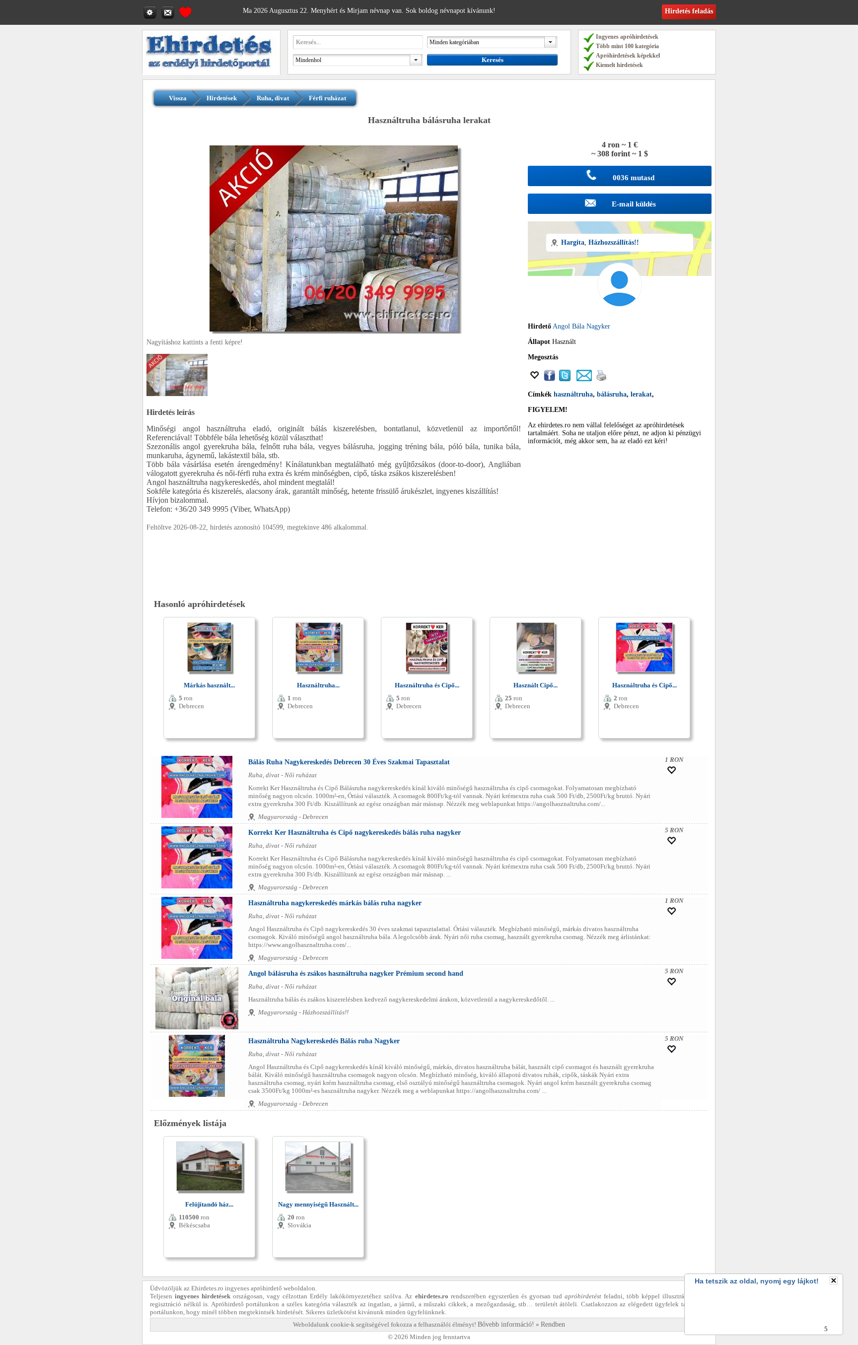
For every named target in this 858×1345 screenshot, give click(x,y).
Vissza (178, 98)
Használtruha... (318, 685)
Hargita (572, 242)
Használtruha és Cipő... (427, 685)
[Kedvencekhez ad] (535, 379)
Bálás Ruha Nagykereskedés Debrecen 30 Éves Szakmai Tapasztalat (349, 762)
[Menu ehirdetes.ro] (150, 11)
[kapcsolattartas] (168, 11)
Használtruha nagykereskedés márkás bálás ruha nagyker (335, 903)
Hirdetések (222, 98)
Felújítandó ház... (209, 1204)
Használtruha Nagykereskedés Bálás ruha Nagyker (324, 1041)
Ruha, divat (273, 98)
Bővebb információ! (506, 1324)
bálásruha (612, 394)
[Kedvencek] (185, 10)
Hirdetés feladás (689, 11)
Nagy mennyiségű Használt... (318, 1204)
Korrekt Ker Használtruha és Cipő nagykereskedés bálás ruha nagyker (354, 832)
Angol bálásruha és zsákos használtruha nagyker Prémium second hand (355, 973)
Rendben (553, 1324)
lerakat (641, 394)
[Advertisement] (620, 522)
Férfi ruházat (327, 98)
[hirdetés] (211, 72)
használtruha (573, 394)
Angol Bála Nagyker (581, 326)
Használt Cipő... (535, 685)
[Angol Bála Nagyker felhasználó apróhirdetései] (619, 318)
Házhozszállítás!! (613, 242)
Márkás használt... (209, 685)
